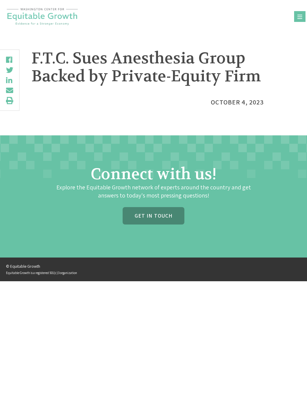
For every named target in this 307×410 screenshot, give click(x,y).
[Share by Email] (9, 90)
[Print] (9, 100)
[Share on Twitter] (9, 70)
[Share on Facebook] (9, 60)
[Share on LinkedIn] (9, 80)
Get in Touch (153, 215)
